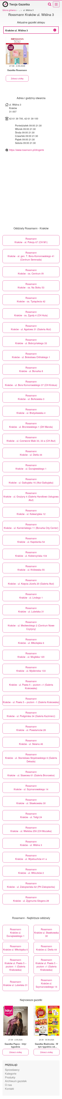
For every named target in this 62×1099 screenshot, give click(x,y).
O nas (8, 1085)
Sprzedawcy (12, 1070)
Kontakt (9, 1089)
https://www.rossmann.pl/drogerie (26, 150)
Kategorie (10, 1073)
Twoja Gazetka (19, 4)
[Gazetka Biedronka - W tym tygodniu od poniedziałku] (47, 1021)
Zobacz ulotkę (17, 78)
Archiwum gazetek (16, 1081)
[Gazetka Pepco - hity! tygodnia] (15, 1021)
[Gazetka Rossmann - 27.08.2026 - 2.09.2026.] (17, 50)
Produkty (10, 1077)
